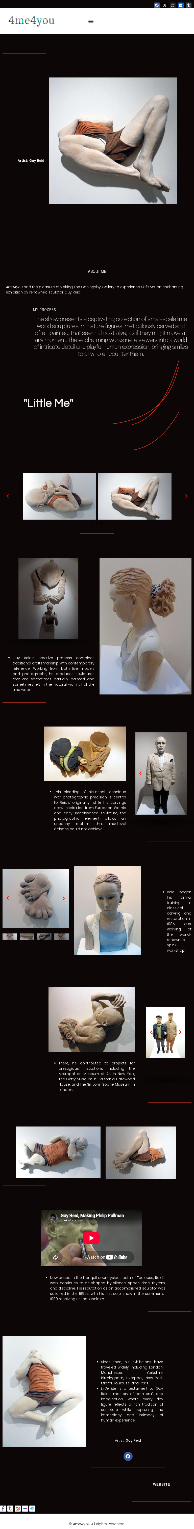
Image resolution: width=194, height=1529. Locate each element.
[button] (91, 21)
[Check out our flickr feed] (25, 1509)
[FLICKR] (180, 5)
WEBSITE (161, 1484)
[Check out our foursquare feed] (32, 1509)
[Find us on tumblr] (10, 1509)
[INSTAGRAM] (173, 5)
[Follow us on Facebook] (3, 1509)
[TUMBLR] (188, 5)
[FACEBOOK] (157, 5)
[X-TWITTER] (164, 5)
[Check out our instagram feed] (18, 1509)
